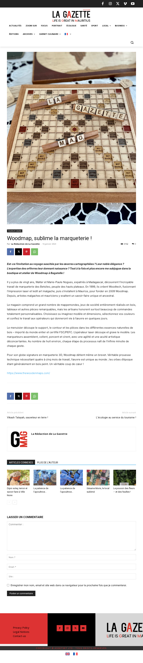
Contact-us (19, 636)
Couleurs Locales (14, 231)
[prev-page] (9, 502)
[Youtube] (132, 4)
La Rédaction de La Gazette (25, 244)
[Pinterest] (26, 251)
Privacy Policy (21, 627)
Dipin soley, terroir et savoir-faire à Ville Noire (17, 492)
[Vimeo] (125, 4)
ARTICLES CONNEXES (21, 462)
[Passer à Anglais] (68, 654)
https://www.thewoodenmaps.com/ (28, 373)
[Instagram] (110, 4)
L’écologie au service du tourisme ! (116, 417)
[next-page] (15, 502)
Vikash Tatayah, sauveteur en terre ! (27, 417)
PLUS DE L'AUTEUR (47, 462)
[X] (117, 4)
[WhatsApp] (34, 251)
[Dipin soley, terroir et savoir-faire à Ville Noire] (18, 477)
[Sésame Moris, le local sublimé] (98, 477)
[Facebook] (102, 4)
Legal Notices (21, 631)
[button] (132, 42)
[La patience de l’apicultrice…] (44, 477)
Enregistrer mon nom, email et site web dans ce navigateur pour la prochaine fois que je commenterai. (69, 585)
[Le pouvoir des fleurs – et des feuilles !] (124, 477)
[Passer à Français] (75, 654)
